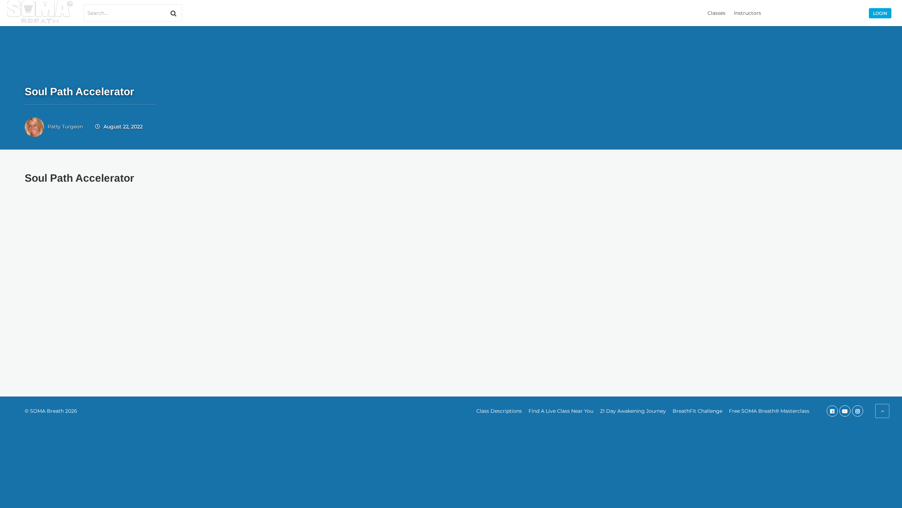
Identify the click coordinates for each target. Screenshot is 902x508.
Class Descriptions (499, 411)
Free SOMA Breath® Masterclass (769, 411)
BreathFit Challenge (697, 411)
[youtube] (845, 411)
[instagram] (857, 411)
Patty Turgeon (65, 126)
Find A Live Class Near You (561, 411)
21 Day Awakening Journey (633, 411)
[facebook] (832, 411)
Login (880, 13)
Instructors (747, 13)
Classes (716, 13)
